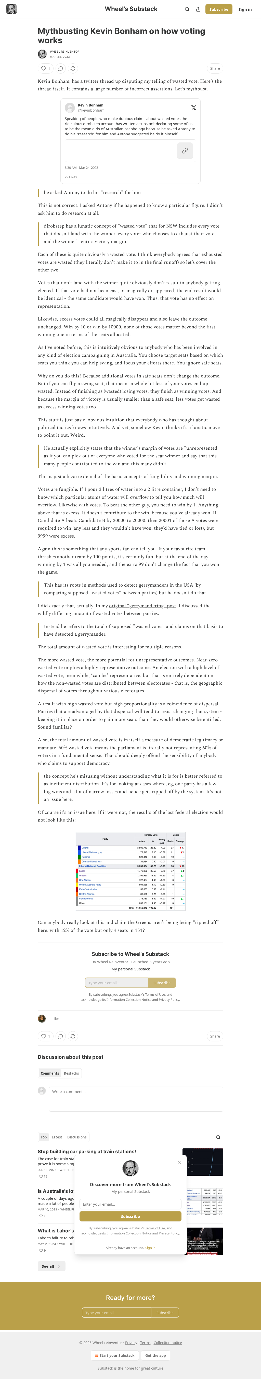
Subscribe (219, 9)
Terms (145, 1342)
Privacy (131, 1342)
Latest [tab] (57, 1137)
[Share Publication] (198, 9)
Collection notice (168, 1342)
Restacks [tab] (71, 1073)
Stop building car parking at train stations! (87, 1152)
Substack (105, 1368)
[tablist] (60, 1073)
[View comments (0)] (61, 68)
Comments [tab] (50, 1073)
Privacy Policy (169, 1233)
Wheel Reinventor (64, 51)
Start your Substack (117, 1355)
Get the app (155, 1355)
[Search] (187, 9)
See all (48, 1266)
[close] (179, 1162)
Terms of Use (155, 1228)
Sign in (245, 9)
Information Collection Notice (129, 1233)
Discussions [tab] (76, 1137)
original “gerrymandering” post (142, 606)
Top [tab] (44, 1137)
